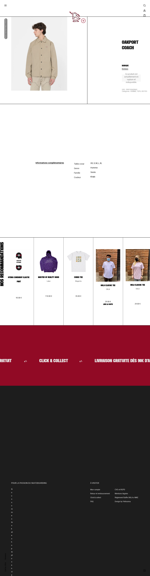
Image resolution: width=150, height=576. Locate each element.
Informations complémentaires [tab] (50, 163)
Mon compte (95, 489)
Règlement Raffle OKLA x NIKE (126, 497)
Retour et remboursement (100, 493)
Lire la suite (108, 304)
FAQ (91, 501)
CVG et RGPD (120, 489)
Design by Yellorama (123, 501)
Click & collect (95, 497)
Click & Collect (48, 361)
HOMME (133, 91)
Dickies (125, 69)
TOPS (139, 91)
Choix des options (19, 318)
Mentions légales (121, 493)
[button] (83, 21)
